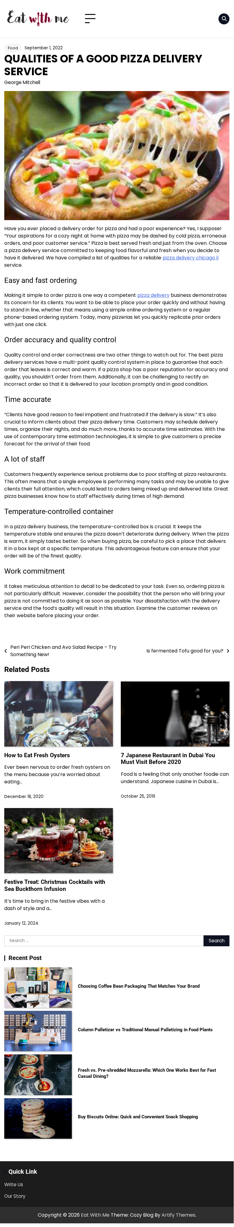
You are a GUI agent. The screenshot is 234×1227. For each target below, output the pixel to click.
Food (13, 48)
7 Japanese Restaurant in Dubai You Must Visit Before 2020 (168, 759)
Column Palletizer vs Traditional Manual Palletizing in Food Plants (145, 1029)
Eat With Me (95, 1214)
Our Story (15, 1196)
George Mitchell (22, 82)
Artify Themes (178, 1214)
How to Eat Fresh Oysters (37, 755)
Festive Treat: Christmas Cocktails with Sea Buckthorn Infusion (54, 885)
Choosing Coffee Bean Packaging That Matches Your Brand (139, 986)
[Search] (223, 18)
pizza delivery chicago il (190, 257)
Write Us (13, 1184)
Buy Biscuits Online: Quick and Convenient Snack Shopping (138, 1117)
